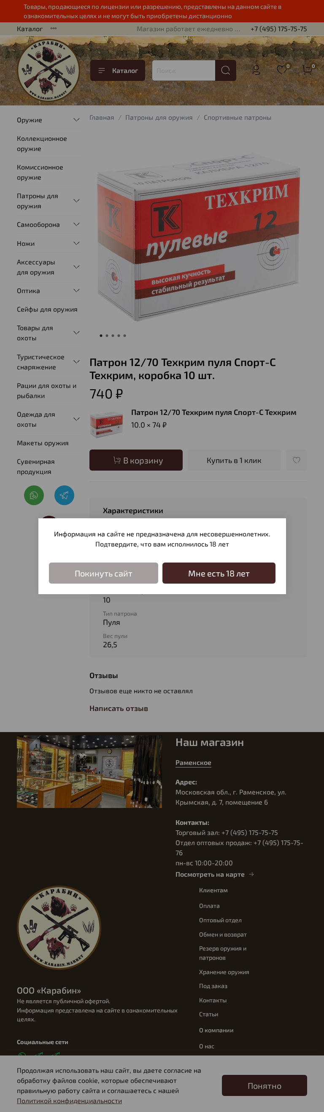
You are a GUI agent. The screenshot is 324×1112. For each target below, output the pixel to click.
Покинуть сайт (103, 573)
